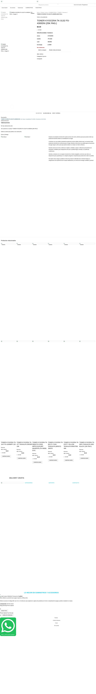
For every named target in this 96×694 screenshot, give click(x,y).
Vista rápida (6, 439)
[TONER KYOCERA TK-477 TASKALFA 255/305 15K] (24, 291)
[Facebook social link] (88, 2)
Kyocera (3, 447)
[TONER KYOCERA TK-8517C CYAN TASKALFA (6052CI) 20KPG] (56, 291)
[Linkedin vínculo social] (92, 2)
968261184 (43, 6)
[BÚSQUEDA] (57, 4)
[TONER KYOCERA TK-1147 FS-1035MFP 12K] (9, 291)
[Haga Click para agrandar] (12, 106)
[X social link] (89, 2)
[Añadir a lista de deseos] (9, 439)
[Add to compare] (2, 439)
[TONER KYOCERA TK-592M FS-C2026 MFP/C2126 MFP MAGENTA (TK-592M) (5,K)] (40, 291)
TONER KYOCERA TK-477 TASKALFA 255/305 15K (24, 444)
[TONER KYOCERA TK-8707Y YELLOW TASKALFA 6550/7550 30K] (71, 291)
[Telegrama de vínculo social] (94, 2)
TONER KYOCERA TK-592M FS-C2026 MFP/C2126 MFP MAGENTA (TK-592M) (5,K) (39, 446)
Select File (4, 610)
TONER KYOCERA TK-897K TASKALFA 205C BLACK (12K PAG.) (86, 444)
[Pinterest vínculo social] (91, 2)
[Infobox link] (16, 474)
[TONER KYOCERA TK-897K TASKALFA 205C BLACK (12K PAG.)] (87, 291)
